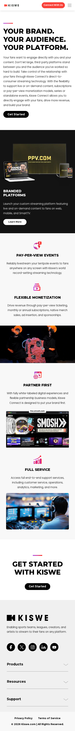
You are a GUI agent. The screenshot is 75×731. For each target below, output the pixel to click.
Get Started (16, 114)
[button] (70, 5)
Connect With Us (53, 5)
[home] (11, 5)
